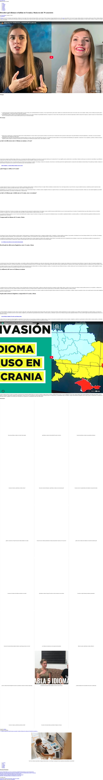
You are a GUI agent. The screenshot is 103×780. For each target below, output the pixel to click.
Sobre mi (3, 9)
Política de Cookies (16, 778)
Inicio (3, 3)
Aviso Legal (2, 778)
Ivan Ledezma (3, 15)
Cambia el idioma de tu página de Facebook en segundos (28, 731)
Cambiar (3, 5)
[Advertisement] (32, 103)
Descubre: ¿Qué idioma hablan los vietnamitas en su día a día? (10, 775)
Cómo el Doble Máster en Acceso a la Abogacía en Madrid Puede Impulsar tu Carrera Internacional (17, 771)
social (63, 18)
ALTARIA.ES (2, 0)
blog (3, 763)
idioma (2, 18)
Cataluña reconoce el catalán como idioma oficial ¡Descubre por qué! (11, 774)
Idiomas (3, 8)
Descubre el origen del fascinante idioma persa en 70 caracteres (10, 773)
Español (3, 6)
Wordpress (13, 779)
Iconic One (2, 779)
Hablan (3, 7)
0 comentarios (2, 16)
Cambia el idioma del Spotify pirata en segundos (8, 731)
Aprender (3, 4)
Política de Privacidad (8, 778)
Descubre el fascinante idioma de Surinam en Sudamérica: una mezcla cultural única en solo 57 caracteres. (18, 772)
